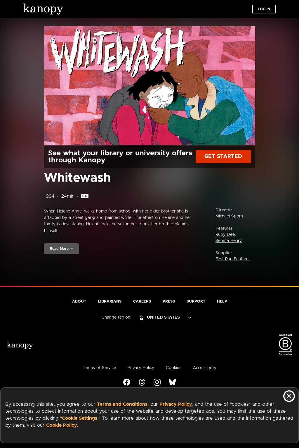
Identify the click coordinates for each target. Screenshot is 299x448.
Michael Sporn (229, 216)
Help (222, 301)
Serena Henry (228, 241)
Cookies (173, 368)
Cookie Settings (79, 418)
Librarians (109, 301)
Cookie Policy (61, 425)
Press (169, 301)
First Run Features (233, 259)
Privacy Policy (175, 404)
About (79, 301)
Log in (264, 9)
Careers (142, 301)
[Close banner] (289, 396)
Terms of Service (99, 368)
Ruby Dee (225, 235)
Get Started (223, 156)
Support (196, 301)
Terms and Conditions (122, 404)
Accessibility (204, 368)
